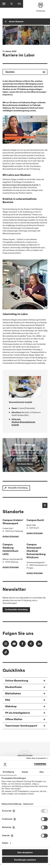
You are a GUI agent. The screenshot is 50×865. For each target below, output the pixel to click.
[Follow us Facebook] (22, 644)
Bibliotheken (13, 693)
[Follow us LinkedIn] (39, 644)
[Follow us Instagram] (6, 644)
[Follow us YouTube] (14, 644)
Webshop (11, 706)
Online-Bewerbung (16, 681)
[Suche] (11, 4)
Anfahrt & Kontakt (11, 537)
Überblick (9, 72)
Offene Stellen (13, 719)
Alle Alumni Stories (25, 464)
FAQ (7, 700)
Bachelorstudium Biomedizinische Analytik (20, 184)
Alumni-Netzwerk (16, 22)
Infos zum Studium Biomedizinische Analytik (23, 422)
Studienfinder (13, 687)
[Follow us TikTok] (6, 653)
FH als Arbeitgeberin (17, 713)
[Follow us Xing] (31, 644)
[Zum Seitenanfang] (44, 505)
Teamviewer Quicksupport (21, 726)
